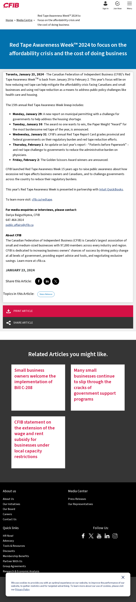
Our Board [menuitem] (9, 509)
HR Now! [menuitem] (8, 536)
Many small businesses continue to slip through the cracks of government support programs (95, 384)
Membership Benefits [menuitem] (16, 556)
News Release (46, 294)
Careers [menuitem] (7, 514)
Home (9, 20)
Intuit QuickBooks (111, 189)
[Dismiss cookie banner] (123, 578)
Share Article (23, 323)
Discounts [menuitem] (9, 551)
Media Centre (24, 20)
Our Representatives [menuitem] (80, 504)
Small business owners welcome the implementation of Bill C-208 (35, 379)
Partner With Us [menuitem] (12, 561)
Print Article (23, 311)
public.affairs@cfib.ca (19, 225)
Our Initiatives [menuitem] (11, 504)
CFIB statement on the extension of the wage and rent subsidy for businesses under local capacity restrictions (34, 439)
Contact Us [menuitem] (9, 519)
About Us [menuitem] (8, 499)
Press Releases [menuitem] (77, 499)
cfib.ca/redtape (42, 199)
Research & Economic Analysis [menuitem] (21, 571)
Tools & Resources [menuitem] (14, 546)
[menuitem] (105, 5)
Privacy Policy (22, 589)
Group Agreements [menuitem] (14, 566)
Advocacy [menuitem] (8, 541)
